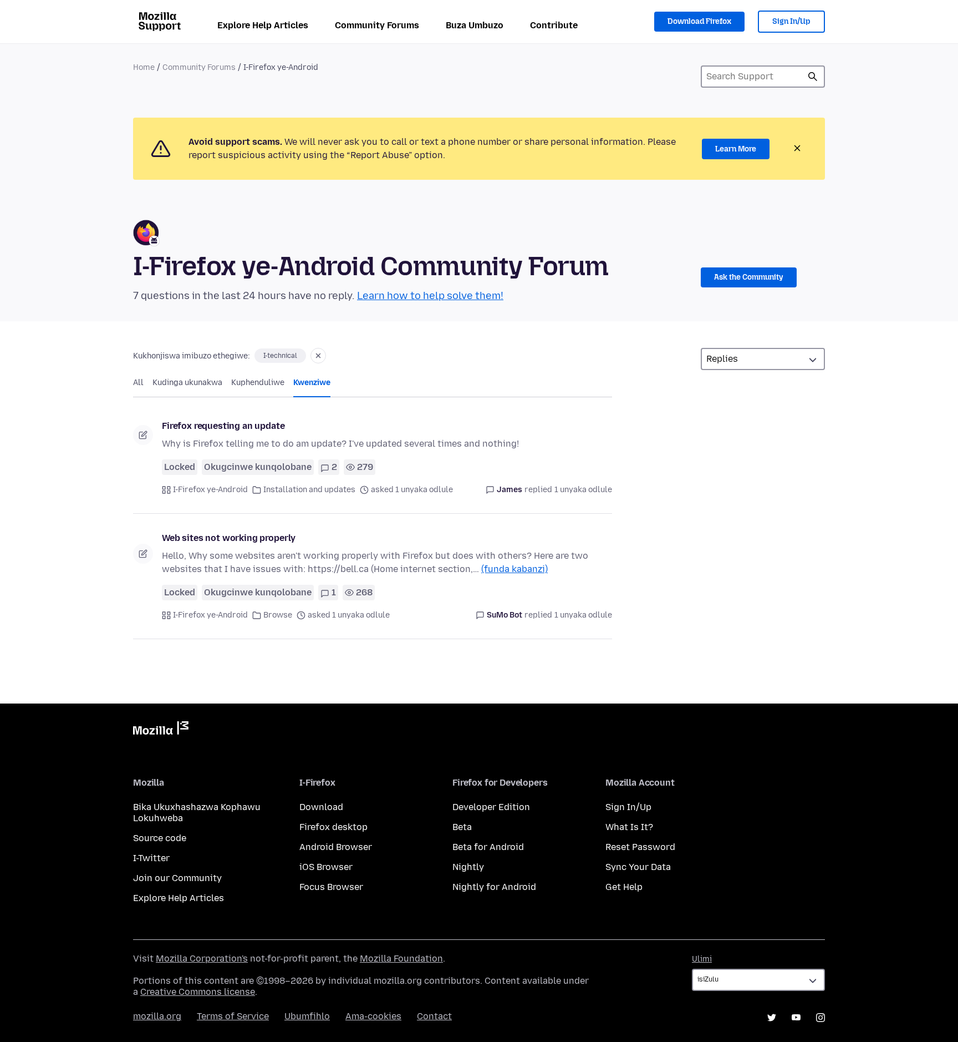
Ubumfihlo (307, 1016)
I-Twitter (151, 858)
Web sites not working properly (228, 538)
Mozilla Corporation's (202, 958)
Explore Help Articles (262, 25)
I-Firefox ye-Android (210, 489)
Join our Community (177, 878)
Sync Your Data (638, 867)
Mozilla (160, 730)
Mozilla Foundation (401, 958)
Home (144, 67)
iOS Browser (326, 867)
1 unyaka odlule (583, 489)
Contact (434, 1016)
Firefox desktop (333, 827)
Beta (462, 827)
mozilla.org (157, 1016)
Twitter (771, 1017)
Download (321, 807)
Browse (277, 615)
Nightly (468, 867)
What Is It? (629, 827)
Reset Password (640, 847)
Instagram (820, 1017)
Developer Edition (491, 807)
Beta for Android (488, 847)
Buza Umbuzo (474, 25)
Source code (159, 838)
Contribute (554, 25)
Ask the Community (748, 277)
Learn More (735, 149)
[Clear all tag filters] (318, 355)
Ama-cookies (373, 1016)
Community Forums (377, 25)
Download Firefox (699, 21)
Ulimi (702, 959)
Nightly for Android (494, 887)
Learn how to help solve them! (430, 296)
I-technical (280, 356)
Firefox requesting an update (223, 426)
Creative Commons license (197, 992)
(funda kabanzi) (514, 569)
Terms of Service (233, 1016)
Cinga (813, 76)
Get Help (624, 887)
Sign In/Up (791, 21)
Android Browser (335, 847)
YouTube (796, 1017)
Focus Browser (331, 887)
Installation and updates (309, 489)
